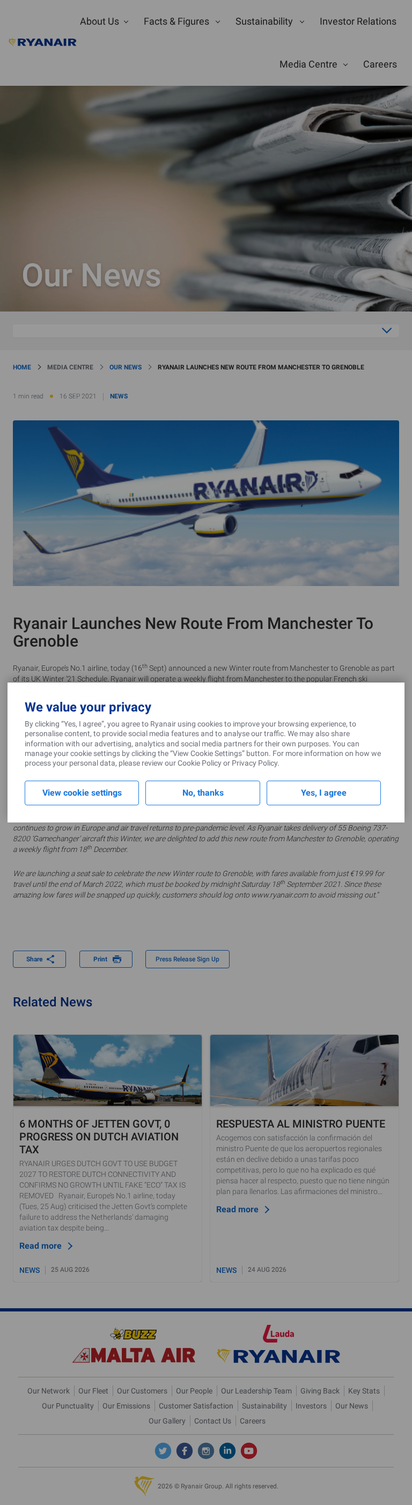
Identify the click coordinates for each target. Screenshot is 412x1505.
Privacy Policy (254, 763)
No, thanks (203, 793)
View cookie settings (82, 793)
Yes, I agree (324, 793)
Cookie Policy (200, 763)
